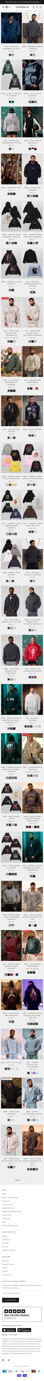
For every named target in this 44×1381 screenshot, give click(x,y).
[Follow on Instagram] (3, 1360)
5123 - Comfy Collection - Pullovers (32, 1065)
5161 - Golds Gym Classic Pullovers (32, 670)
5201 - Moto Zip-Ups (32, 429)
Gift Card (5, 1243)
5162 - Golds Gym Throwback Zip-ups (11, 142)
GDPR (4, 1222)
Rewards (5, 1247)
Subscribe (10, 1300)
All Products (6, 1240)
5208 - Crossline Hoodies (33, 189)
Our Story (5, 1261)
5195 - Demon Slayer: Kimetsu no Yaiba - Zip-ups (33, 1015)
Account (5, 1271)
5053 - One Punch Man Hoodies (11, 1014)
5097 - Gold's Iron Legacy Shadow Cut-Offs (33, 1161)
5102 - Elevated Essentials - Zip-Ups (11, 621)
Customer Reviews (8, 1264)
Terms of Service (7, 1205)
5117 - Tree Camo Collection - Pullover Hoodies (33, 333)
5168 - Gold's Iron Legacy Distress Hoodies (11, 917)
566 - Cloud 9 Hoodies (32, 719)
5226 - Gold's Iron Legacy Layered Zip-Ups (33, 917)
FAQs (4, 1194)
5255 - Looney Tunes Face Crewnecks (11, 477)
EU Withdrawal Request (10, 1226)
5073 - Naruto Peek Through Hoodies (32, 236)
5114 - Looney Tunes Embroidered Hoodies (11, 526)
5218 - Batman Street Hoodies (33, 47)
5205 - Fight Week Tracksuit (32, 142)
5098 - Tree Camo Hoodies (11, 1113)
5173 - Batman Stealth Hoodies (32, 573)
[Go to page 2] (26, 1178)
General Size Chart (8, 1208)
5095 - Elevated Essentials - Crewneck (11, 671)
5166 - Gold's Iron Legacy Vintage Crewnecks (32, 819)
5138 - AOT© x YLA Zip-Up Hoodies (11, 94)
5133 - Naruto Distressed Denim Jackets (32, 284)
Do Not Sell (6, 1219)
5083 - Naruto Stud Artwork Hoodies (11, 236)
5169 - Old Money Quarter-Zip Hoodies (11, 382)
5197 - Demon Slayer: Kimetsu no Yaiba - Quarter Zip (11, 720)
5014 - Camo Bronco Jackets (32, 768)
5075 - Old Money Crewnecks (32, 965)
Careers (4, 1268)
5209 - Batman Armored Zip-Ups (11, 47)
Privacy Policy (6, 1215)
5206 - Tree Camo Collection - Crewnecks (11, 333)
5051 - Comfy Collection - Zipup (32, 1113)
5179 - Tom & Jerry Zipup (11, 817)
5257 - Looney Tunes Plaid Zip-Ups (32, 524)
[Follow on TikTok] (9, 1360)
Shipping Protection (8, 1250)
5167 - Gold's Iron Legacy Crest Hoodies (11, 966)
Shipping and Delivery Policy (11, 1212)
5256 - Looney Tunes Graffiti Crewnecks (33, 477)
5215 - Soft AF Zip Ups (11, 1062)
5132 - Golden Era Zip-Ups (11, 430)
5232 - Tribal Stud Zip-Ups (11, 573)
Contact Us (6, 1201)
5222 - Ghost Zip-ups (11, 187)
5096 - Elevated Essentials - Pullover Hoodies (33, 622)
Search (4, 1236)
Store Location (7, 1275)
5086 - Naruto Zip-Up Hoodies (11, 283)
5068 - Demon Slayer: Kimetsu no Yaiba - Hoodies (11, 769)
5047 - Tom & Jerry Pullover (11, 867)
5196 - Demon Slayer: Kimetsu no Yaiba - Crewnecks (33, 868)
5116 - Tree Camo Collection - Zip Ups (11, 1160)
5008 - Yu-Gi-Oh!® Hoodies (32, 94)
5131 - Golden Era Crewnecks (32, 381)
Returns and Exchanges (10, 1198)
